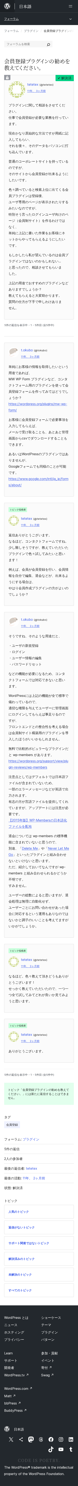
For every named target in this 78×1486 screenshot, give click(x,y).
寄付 (46, 1368)
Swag (47, 1375)
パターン (47, 1339)
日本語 (19, 1429)
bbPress (12, 1403)
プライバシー (14, 1339)
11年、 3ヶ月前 (36, 90)
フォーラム (11, 18)
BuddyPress (15, 1410)
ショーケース (51, 1318)
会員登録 (12, 1124)
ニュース (10, 1325)
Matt (10, 1396)
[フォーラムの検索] (48, 44)
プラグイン (31, 30)
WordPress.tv (16, 1375)
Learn (8, 1353)
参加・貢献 (49, 1353)
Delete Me (30, 848)
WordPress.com (18, 1388)
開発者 (9, 1368)
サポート (10, 1360)
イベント (47, 1360)
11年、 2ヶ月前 (30, 626)
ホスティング (14, 1332)
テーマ (46, 1325)
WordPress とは (16, 1318)
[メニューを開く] (71, 6)
